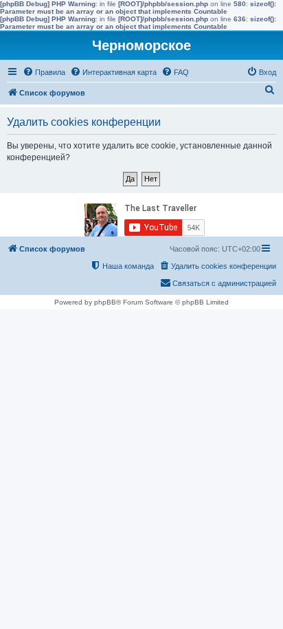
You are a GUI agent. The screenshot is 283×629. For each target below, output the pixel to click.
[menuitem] (44, 72)
